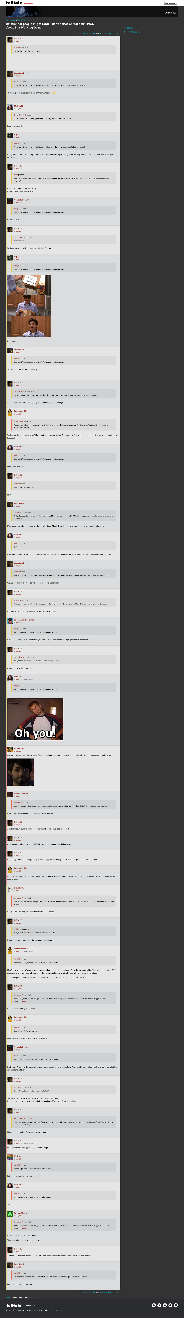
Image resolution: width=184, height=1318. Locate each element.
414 (116, 33)
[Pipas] (10, 135)
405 (105, 33)
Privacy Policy (58, 1310)
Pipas (16, 134)
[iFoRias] (10, 1157)
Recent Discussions (132, 32)
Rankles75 (19, 888)
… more (23, 1001)
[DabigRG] (10, 39)
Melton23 (17, 47)
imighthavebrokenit (24, 620)
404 (101, 33)
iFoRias (17, 1156)
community (29, 3)
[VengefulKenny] (10, 201)
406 (109, 33)
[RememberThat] (10, 412)
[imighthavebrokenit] (10, 621)
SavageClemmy (21, 1213)
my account (170, 3)
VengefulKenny (21, 200)
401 (89, 33)
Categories (170, 13)
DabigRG (18, 39)
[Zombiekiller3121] (10, 74)
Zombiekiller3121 (22, 73)
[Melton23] (10, 107)
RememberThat (21, 411)
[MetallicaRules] (10, 794)
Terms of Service (46, 1310)
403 (97, 33)
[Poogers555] (10, 749)
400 (85, 33)
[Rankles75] (10, 889)
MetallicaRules (21, 793)
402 (93, 33)
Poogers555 (19, 748)
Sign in (9, 1297)
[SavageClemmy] (10, 1214)
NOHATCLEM (18, 421)
